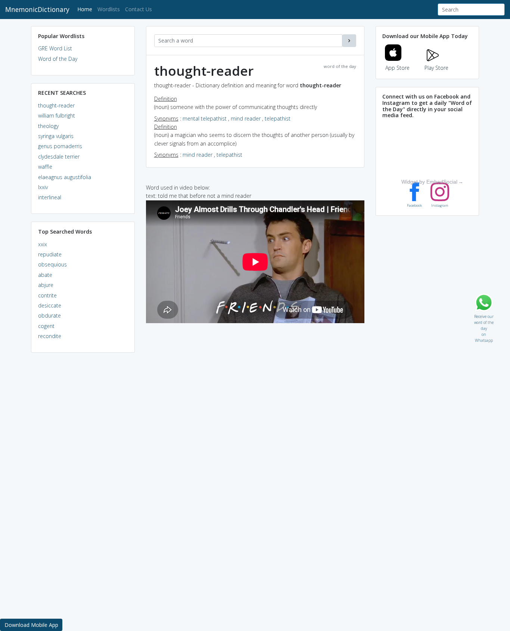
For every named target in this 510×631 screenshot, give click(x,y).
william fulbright (56, 115)
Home (86, 9)
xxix (42, 244)
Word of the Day (57, 58)
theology (48, 125)
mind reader (246, 118)
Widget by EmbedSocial (429, 182)
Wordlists (108, 9)
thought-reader (56, 105)
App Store (397, 67)
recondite (49, 336)
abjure (45, 284)
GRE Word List (55, 48)
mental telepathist (205, 118)
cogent (46, 325)
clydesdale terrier (59, 156)
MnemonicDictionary (37, 9)
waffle (45, 166)
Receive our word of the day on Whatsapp (484, 315)
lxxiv (43, 187)
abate (45, 274)
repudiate (50, 254)
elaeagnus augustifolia (64, 177)
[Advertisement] (83, 472)
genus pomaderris (60, 146)
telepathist (277, 118)
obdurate (49, 315)
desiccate (49, 305)
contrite (47, 295)
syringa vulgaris (56, 136)
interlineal (49, 197)
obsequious (52, 264)
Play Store (436, 67)
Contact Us (138, 9)
